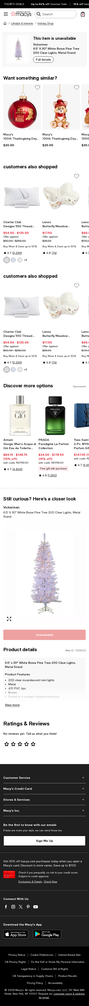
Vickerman (40, 44)
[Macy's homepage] (5, 23)
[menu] (5, 14)
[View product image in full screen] (9, 618)
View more (12, 705)
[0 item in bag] (83, 14)
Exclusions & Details (30, 881)
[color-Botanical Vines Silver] (6, 259)
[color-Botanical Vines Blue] (13, 259)
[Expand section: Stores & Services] (44, 799)
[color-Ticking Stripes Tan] (19, 259)
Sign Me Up (44, 840)
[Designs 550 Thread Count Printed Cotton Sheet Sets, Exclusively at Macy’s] (22, 196)
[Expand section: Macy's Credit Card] (44, 788)
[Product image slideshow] (44, 573)
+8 (25, 259)
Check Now (50, 881)
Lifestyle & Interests (22, 23)
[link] (22, 139)
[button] (44, 573)
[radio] (6, 260)
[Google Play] (47, 934)
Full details (43, 59)
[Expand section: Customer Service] (44, 777)
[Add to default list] (37, 87)
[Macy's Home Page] (21, 14)
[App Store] (15, 934)
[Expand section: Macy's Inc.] (44, 810)
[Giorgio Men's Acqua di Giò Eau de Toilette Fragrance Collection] (20, 415)
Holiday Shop (45, 23)
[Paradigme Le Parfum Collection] (55, 415)
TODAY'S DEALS (14, 4)
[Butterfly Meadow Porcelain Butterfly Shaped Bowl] (61, 196)
